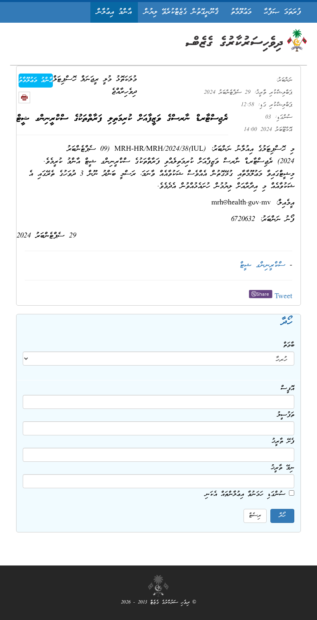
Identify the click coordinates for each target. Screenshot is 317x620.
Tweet (283, 296)
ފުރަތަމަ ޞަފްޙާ (282, 12)
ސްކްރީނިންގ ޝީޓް (262, 265)
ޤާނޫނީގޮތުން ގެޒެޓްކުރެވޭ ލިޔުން (181, 12)
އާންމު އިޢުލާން (114, 12)
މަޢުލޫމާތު (241, 12)
